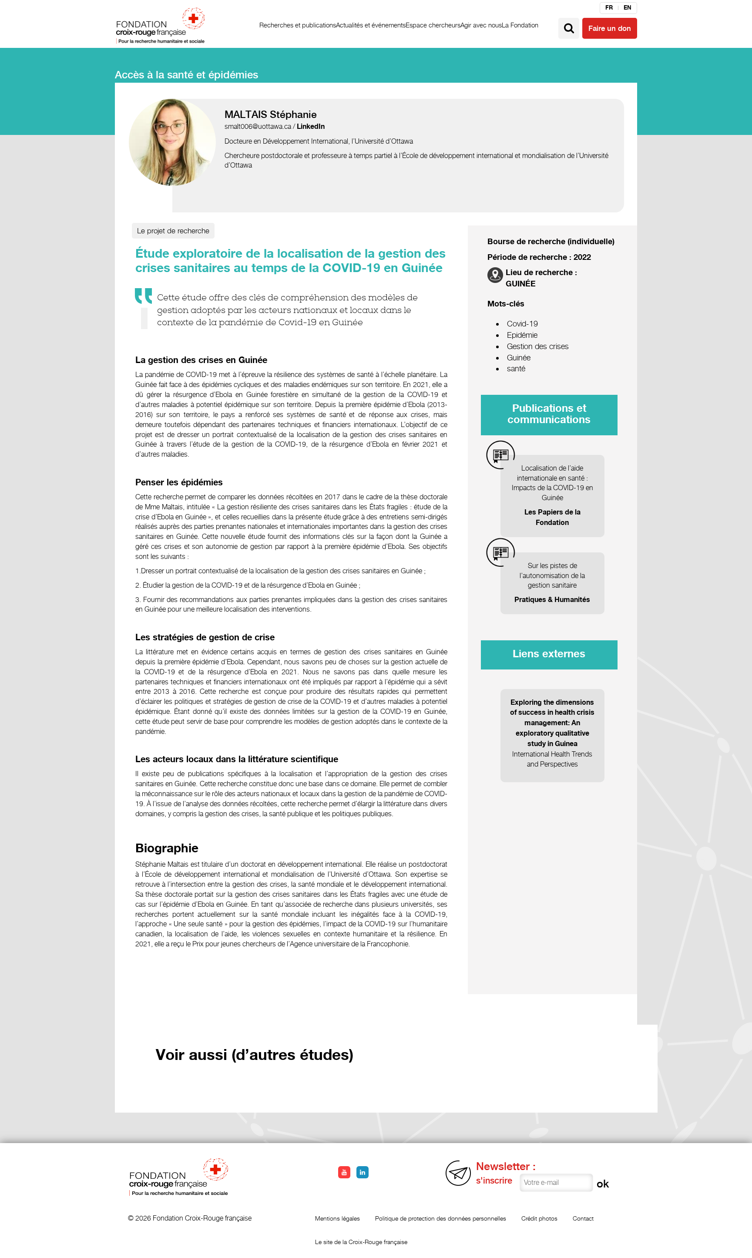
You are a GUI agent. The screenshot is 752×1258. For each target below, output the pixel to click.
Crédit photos (539, 1218)
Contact (583, 1218)
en (627, 8)
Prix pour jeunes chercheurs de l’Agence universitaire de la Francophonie (300, 944)
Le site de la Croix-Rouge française (361, 1241)
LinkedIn (311, 127)
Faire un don (609, 28)
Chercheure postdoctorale (263, 155)
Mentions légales (337, 1218)
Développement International (305, 141)
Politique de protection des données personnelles (440, 1218)
